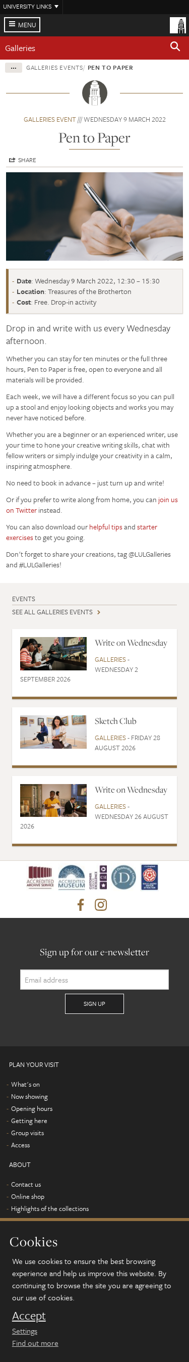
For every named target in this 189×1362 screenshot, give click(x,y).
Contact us (26, 1184)
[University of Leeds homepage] (178, 24)
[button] (175, 48)
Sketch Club (116, 721)
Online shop (27, 1196)
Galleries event (50, 119)
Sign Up (94, 1003)
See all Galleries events (52, 612)
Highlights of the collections (50, 1208)
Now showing (29, 1096)
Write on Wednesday (131, 643)
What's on (25, 1084)
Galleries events (54, 67)
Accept (29, 1315)
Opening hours (31, 1108)
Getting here (29, 1120)
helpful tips (105, 526)
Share (27, 159)
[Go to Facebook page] (81, 905)
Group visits (27, 1133)
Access (20, 1145)
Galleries (20, 47)
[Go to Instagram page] (101, 905)
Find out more (35, 1342)
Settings (24, 1330)
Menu (27, 25)
